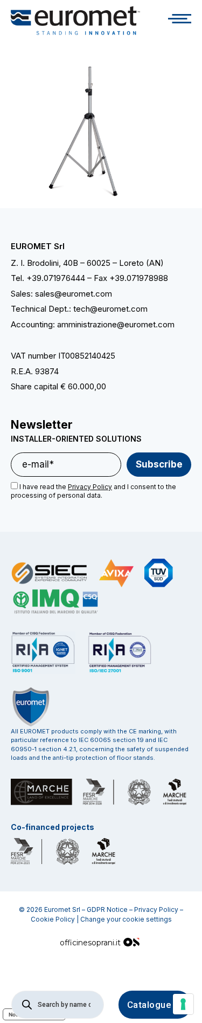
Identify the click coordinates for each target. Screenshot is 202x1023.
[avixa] (116, 573)
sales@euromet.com (73, 294)
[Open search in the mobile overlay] (58, 1004)
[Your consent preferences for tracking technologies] (183, 1004)
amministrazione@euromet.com (116, 324)
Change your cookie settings (126, 919)
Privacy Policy (156, 909)
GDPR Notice (107, 909)
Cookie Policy (53, 919)
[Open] (179, 20)
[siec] (49, 573)
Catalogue (149, 1004)
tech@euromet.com (110, 309)
